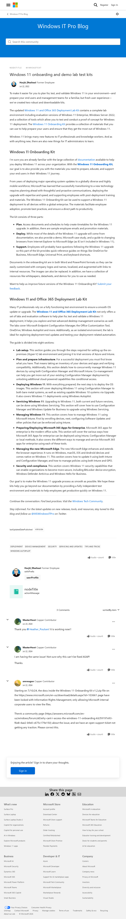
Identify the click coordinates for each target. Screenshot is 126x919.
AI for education (88, 846)
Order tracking (49, 830)
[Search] (96, 5)
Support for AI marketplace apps (56, 877)
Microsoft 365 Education (92, 825)
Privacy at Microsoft (90, 877)
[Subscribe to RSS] (74, 794)
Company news (88, 871)
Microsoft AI (9, 861)
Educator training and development (96, 835)
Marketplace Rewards (52, 892)
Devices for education (91, 814)
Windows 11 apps (11, 846)
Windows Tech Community (87, 501)
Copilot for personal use (13, 830)
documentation (86, 159)
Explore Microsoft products (14, 840)
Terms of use (64, 910)
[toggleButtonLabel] (117, 14)
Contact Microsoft (21, 910)
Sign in (23, 770)
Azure (45, 861)
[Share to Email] (79, 794)
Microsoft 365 (9, 877)
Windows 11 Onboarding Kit (49, 124)
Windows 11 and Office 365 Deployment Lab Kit (51, 110)
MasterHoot (29, 619)
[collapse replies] (8, 620)
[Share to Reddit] (63, 794)
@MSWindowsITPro (42, 513)
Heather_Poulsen (39, 629)
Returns (46, 825)
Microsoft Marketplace (52, 887)
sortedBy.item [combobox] (109, 609)
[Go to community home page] (15, 4)
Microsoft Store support (52, 819)
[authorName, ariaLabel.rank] (14, 84)
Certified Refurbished (51, 835)
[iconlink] (16, 591)
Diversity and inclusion (91, 887)
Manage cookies (48, 910)
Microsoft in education (91, 809)
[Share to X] (57, 794)
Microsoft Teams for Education (94, 819)
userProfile (33, 577)
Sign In (114, 4)
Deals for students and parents (94, 840)
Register (104, 4)
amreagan (28, 681)
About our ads (9, 914)
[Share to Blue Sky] (68, 794)
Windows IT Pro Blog (19, 14)
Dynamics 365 (9, 871)
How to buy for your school (93, 830)
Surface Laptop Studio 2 (13, 819)
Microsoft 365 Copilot (12, 892)
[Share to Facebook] (52, 794)
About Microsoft (88, 866)
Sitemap (7, 910)
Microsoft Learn (49, 871)
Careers (85, 861)
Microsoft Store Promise (52, 840)
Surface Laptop (10, 814)
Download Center (50, 814)
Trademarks (77, 910)
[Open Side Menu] (8, 4)
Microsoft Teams (10, 887)
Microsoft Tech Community (53, 882)
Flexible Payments (50, 846)
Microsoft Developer (51, 866)
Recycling (104, 910)
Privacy (35, 910)
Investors (86, 882)
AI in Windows (9, 835)
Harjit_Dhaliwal (28, 82)
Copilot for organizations (14, 825)
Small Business (10, 898)
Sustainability (87, 898)
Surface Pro (8, 809)
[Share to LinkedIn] (47, 794)
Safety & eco (91, 910)
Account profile (49, 809)
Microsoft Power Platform (14, 882)
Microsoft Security (11, 866)
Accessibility (87, 892)
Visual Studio (48, 898)
